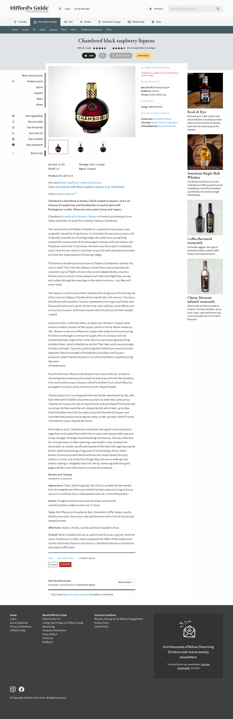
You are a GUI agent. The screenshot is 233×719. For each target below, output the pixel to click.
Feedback (47, 642)
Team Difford (49, 634)
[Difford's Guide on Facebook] (23, 690)
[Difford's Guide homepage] (29, 8)
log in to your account (76, 594)
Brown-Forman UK (166, 126)
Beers (40, 98)
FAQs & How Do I (51, 619)
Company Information (54, 630)
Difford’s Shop (18, 630)
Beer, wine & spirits (32, 75)
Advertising (48, 626)
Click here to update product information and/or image (160, 74)
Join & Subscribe (19, 623)
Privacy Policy (101, 623)
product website (65, 193)
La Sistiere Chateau (162, 119)
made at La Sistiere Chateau (80, 216)
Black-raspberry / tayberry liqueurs (81, 182)
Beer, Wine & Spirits (66, 558)
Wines (39, 104)
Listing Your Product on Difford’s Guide (62, 623)
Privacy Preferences (20, 626)
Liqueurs (38, 93)
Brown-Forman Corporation (164, 122)
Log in (13, 619)
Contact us (47, 638)
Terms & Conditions (105, 615)
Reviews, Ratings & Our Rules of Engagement (118, 619)
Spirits (39, 87)
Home (50, 558)
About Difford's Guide (54, 615)
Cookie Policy (101, 626)
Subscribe (65, 564)
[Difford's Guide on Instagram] (14, 690)
